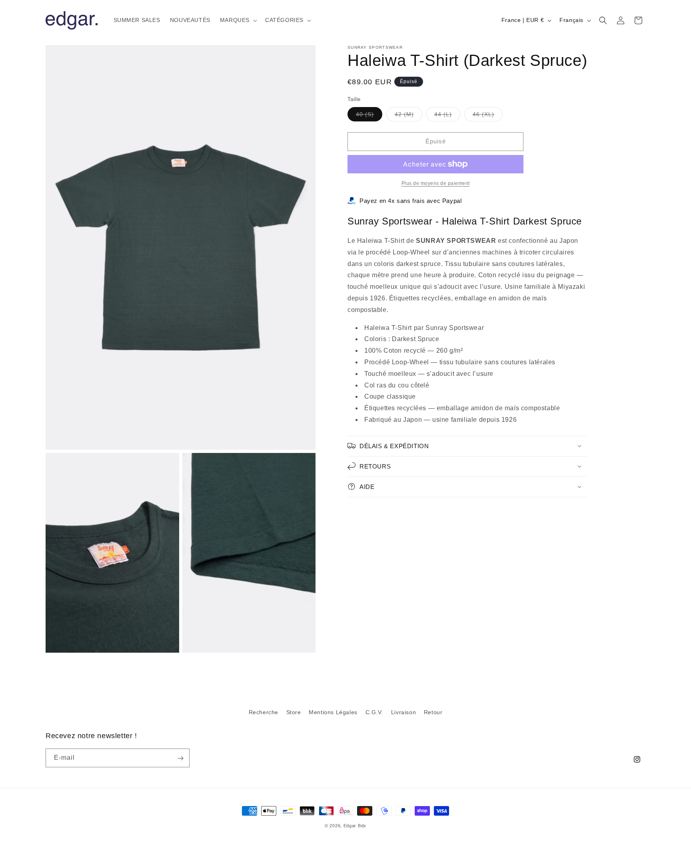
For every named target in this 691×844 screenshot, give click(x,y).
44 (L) (447, 116)
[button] (237, 20)
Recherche (263, 712)
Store (293, 712)
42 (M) (408, 116)
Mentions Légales (333, 712)
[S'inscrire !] (180, 758)
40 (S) (369, 116)
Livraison (403, 712)
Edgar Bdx (355, 825)
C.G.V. (374, 712)
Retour (433, 712)
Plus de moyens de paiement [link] (435, 183)
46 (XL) (488, 116)
